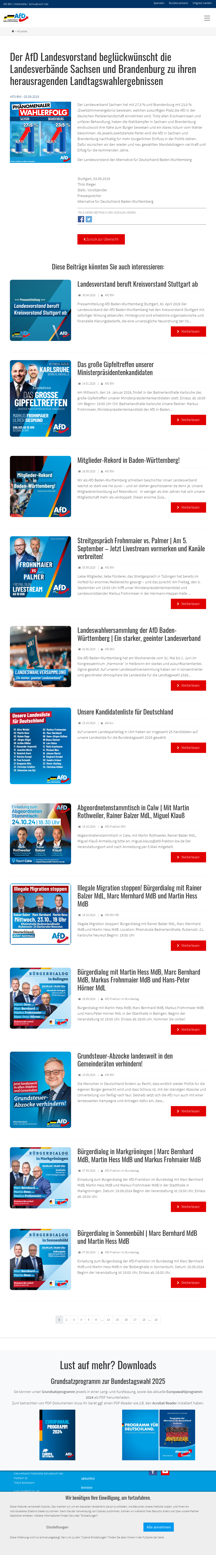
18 (143, 1319)
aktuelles (88, 1478)
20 (156, 1319)
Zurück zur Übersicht (101, 239)
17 (135, 1319)
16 (126, 1319)
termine (86, 1487)
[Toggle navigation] (207, 18)
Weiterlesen (188, 331)
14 (108, 1319)
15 (117, 1319)
